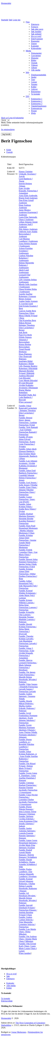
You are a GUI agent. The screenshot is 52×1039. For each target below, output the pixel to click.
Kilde (8, 150)
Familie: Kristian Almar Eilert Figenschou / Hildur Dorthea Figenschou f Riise (28, 574)
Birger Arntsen (25, 299)
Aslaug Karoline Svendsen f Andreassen (26, 250)
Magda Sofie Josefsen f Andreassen (28, 285)
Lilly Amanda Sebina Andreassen (28, 280)
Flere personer (25, 402)
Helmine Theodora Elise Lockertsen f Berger (27, 327)
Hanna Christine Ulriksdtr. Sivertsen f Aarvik (27, 173)
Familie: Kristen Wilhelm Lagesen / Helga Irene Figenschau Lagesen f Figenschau (28, 605)
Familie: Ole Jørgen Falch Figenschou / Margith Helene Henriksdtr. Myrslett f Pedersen (28, 677)
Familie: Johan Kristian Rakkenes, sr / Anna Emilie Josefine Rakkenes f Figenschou (28, 756)
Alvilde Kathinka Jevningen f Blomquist (28, 386)
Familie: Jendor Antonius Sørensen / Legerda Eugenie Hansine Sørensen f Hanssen (27, 833)
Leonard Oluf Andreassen (24, 276)
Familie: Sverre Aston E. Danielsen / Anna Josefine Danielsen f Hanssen (28, 776)
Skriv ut (4, 118)
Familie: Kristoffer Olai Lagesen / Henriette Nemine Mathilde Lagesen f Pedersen (27, 617)
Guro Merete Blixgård (28, 380)
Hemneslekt (6, 3)
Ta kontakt (5, 998)
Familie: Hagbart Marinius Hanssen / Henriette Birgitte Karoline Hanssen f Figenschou (27, 519)
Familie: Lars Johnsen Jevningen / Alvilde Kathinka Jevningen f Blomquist (28, 464)
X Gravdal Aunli (26, 303)
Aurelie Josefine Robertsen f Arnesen (27, 295)
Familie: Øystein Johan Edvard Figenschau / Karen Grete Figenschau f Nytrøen (27, 442)
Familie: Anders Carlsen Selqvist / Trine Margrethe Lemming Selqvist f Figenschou (27, 922)
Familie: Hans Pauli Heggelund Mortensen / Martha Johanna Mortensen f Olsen (28, 529)
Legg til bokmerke (16, 118)
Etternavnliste (7, 1001)
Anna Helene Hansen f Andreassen (28, 244)
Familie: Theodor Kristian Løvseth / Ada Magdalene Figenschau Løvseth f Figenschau (28, 641)
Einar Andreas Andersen (25, 206)
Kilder (9, 988)
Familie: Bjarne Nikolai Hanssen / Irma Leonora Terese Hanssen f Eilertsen (27, 810)
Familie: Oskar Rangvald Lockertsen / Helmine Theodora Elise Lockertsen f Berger (28, 410)
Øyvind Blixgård (26, 383)
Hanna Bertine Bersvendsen (25, 345)
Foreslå (9, 152)
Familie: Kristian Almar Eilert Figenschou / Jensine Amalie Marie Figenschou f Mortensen (27, 541)
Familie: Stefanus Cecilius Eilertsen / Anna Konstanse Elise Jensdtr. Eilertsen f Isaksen (28, 821)
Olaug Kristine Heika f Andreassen (28, 290)
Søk (10, 20)
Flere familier (25, 953)
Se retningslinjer (8, 129)
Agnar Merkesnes (18, 1032)
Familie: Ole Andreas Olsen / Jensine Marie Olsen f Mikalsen (28, 938)
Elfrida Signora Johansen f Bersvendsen (25, 339)
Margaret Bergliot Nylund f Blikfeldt (26, 372)
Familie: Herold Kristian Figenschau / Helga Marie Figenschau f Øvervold (28, 629)
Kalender (10, 983)
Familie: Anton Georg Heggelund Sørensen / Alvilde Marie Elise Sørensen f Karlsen (28, 844)
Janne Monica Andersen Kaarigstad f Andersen (28, 212)
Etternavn (10, 978)
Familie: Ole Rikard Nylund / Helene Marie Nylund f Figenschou (27, 767)
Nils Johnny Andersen (28, 229)
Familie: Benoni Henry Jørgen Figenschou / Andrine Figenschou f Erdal (28, 421)
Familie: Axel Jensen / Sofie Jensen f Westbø (28, 483)
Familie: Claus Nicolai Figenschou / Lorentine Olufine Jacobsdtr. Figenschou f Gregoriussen (28, 800)
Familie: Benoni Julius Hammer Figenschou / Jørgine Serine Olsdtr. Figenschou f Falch (28, 563)
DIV (28, 96)
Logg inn (16, 20)
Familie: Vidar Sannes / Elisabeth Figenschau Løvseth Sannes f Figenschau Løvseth (28, 688)
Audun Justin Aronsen (28, 301)
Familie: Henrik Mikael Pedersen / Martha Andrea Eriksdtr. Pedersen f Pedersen (27, 706)
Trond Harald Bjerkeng (24, 350)
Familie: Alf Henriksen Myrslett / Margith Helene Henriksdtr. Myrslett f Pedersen (28, 898)
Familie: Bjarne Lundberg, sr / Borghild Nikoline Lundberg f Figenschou (26, 744)
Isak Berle (23, 332)
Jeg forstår (6, 134)
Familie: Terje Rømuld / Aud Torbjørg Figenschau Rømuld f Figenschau (28, 431)
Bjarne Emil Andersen (28, 198)
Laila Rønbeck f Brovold (25, 398)
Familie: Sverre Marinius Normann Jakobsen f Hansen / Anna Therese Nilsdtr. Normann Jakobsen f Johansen (28, 731)
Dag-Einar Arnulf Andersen (26, 201)
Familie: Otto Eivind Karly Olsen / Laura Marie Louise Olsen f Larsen (28, 947)
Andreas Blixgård (26, 376)
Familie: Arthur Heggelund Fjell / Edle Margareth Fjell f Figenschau (28, 584)
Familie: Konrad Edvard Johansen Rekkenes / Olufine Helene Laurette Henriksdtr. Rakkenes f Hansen (28, 885)
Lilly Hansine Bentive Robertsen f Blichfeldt (28, 367)
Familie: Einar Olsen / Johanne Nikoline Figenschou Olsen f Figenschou (28, 491)
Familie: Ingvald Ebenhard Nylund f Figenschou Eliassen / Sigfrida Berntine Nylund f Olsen (28, 910)
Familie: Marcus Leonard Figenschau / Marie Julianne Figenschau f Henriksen (28, 665)
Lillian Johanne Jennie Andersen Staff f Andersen (28, 224)
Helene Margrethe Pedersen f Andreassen (26, 265)
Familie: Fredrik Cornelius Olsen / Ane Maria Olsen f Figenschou (28, 553)
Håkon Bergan (25, 323)
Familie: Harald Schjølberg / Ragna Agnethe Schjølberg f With (28, 863)
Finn (28, 22)
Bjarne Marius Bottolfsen (25, 391)
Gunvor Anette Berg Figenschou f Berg (27, 312)
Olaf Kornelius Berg (27, 320)
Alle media (11, 985)
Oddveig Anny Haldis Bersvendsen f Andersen (28, 234)
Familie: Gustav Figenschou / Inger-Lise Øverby (27, 499)
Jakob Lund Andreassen (24, 271)
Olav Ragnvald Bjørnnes (25, 357)
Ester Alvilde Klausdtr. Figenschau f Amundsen (28, 190)
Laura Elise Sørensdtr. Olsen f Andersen (28, 218)
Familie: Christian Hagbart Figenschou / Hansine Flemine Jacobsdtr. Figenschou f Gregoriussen (28, 787)
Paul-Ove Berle (25, 335)
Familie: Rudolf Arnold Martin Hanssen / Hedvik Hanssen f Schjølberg (28, 853)
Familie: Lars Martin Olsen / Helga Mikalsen (27, 931)
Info (27, 72)
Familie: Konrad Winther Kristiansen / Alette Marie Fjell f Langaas (28, 594)
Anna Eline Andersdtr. (28, 195)
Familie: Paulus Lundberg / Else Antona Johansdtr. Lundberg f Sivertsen (28, 873)
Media (28, 51)
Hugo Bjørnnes (25, 354)
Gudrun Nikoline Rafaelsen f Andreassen (26, 258)
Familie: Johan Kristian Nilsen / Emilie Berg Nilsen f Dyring (27, 507)
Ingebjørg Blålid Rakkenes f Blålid (26, 362)
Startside (4, 20)
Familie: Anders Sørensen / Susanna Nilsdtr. (27, 696)
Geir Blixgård (24, 378)
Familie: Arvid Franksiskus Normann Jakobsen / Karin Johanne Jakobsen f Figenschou (28, 718)
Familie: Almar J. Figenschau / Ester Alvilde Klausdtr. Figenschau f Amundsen (26, 653)
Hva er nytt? (11, 974)
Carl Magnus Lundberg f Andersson (28, 240)
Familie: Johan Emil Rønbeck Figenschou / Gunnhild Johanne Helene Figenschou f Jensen (28, 475)
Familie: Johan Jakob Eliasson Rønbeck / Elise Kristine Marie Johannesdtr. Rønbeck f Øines (28, 454)
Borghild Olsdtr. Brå (27, 395)
